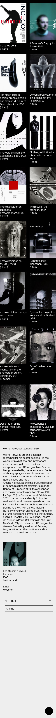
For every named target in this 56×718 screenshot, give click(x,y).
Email (6, 587)
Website (8, 590)
